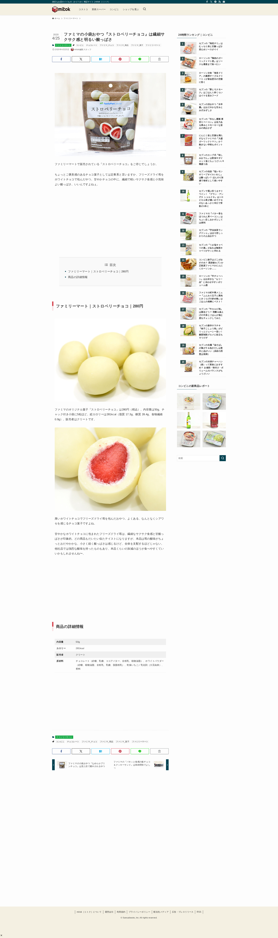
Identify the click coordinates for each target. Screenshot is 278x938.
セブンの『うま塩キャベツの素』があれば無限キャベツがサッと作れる (211, 248)
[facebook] (207, 2)
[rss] (220, 2)
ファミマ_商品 (122, 45)
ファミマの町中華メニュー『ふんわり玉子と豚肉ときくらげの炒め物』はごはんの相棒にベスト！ (211, 297)
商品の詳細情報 (78, 277)
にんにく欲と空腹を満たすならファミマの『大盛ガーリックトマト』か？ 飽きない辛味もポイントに (211, 141)
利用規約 (121, 912)
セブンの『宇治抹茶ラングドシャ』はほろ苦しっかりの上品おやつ (211, 233)
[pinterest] (215, 2)
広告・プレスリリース (183, 912)
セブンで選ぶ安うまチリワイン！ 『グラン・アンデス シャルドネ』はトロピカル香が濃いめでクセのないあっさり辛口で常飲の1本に (211, 198)
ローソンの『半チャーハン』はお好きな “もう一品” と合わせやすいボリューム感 (211, 280)
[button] (1, 935)
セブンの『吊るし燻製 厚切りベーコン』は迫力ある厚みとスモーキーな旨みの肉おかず (211, 123)
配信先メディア (161, 912)
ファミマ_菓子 (137, 45)
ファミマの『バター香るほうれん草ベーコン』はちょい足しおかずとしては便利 (211, 218)
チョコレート (91, 45)
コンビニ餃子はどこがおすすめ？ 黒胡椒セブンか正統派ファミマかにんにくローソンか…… (211, 264)
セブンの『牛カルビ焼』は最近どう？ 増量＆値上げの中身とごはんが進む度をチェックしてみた (211, 313)
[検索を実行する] (222, 458)
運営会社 (109, 912)
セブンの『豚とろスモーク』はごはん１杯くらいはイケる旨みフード (211, 92)
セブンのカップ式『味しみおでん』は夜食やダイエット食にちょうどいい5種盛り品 (211, 159)
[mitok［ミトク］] (61, 9)
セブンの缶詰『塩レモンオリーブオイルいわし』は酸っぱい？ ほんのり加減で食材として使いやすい (211, 177)
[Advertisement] (81, 218)
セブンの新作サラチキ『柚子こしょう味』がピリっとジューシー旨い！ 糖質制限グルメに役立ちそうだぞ (211, 331)
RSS (199, 912)
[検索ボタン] (144, 9)
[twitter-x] (211, 2)
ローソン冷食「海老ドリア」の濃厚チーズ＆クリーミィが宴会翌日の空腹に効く (211, 77)
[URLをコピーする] (159, 59)
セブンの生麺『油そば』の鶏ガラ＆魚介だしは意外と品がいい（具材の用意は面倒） (211, 349)
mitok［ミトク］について (89, 912)
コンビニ (80, 45)
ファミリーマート (63, 45)
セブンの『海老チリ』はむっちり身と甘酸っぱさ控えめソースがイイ (211, 46)
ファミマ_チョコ (107, 45)
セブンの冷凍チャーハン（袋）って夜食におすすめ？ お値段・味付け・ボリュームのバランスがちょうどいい (211, 367)
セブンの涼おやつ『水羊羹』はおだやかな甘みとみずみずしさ (211, 107)
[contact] (224, 2)
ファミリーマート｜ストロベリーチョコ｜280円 (98, 271)
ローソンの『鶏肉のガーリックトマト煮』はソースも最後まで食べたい (211, 61)
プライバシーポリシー (139, 912)
